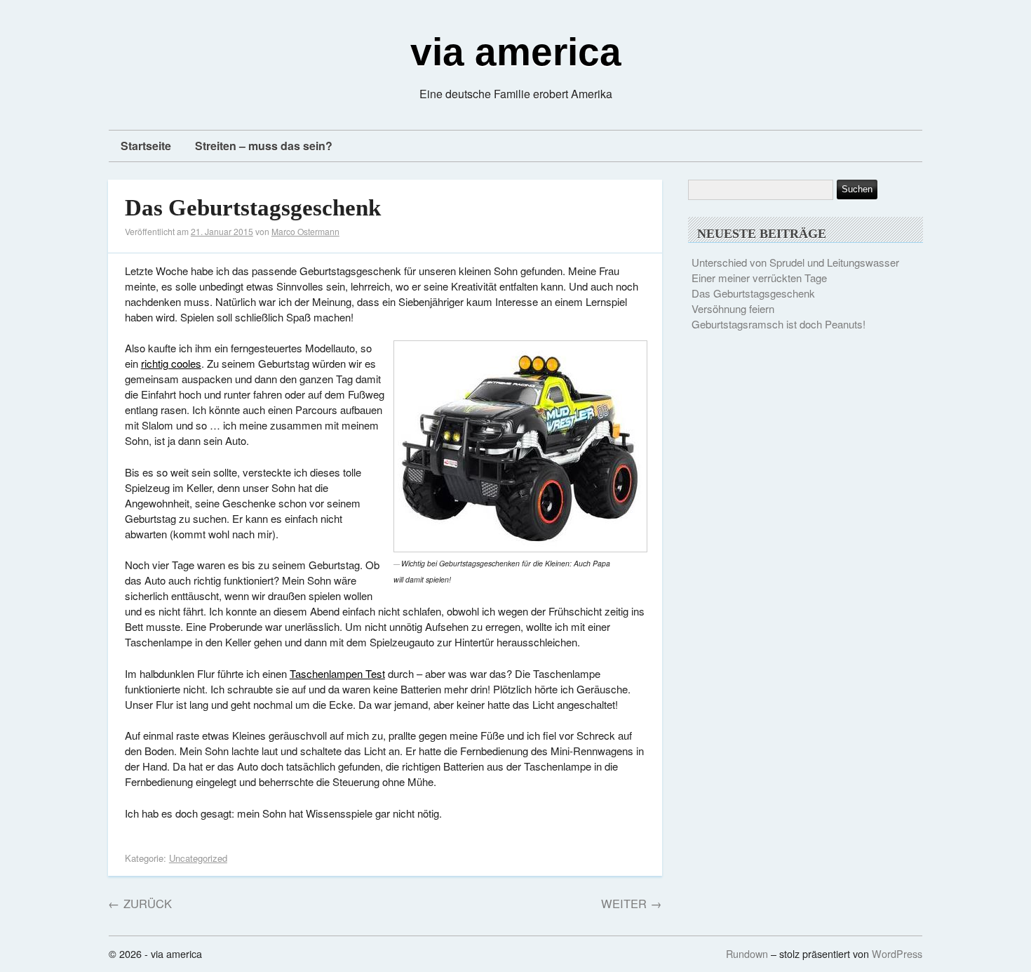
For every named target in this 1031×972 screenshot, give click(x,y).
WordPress (897, 953)
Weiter (631, 903)
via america (515, 52)
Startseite (146, 146)
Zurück (140, 903)
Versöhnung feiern (733, 308)
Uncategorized (198, 858)
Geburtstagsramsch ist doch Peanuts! (778, 324)
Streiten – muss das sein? (263, 146)
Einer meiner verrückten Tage (759, 277)
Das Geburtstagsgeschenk (253, 207)
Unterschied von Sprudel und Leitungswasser (795, 262)
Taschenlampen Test (337, 673)
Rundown (747, 953)
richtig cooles (171, 363)
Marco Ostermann (305, 231)
